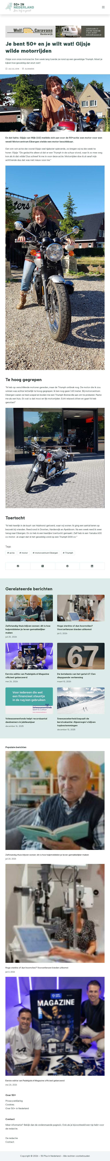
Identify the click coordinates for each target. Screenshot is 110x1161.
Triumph (68, 553)
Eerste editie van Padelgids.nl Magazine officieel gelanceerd (34, 1080)
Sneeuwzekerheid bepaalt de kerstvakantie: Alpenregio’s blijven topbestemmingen (76, 722)
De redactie (11, 1138)
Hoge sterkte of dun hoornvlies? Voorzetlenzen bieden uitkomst (36, 967)
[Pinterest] (67, 566)
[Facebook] (18, 566)
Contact (9, 1142)
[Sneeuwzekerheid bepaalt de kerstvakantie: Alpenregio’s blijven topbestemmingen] (81, 700)
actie (10, 553)
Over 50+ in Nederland (17, 1108)
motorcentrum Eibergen (45, 553)
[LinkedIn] (92, 566)
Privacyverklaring (14, 1100)
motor (23, 553)
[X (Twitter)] (42, 566)
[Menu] (103, 7)
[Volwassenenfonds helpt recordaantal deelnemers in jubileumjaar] (29, 700)
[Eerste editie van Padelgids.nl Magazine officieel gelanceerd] (29, 656)
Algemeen (29, 69)
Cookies (9, 1104)
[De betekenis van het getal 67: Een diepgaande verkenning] (81, 656)
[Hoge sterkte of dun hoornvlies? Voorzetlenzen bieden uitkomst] (81, 608)
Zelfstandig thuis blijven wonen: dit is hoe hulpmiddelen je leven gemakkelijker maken (27, 629)
